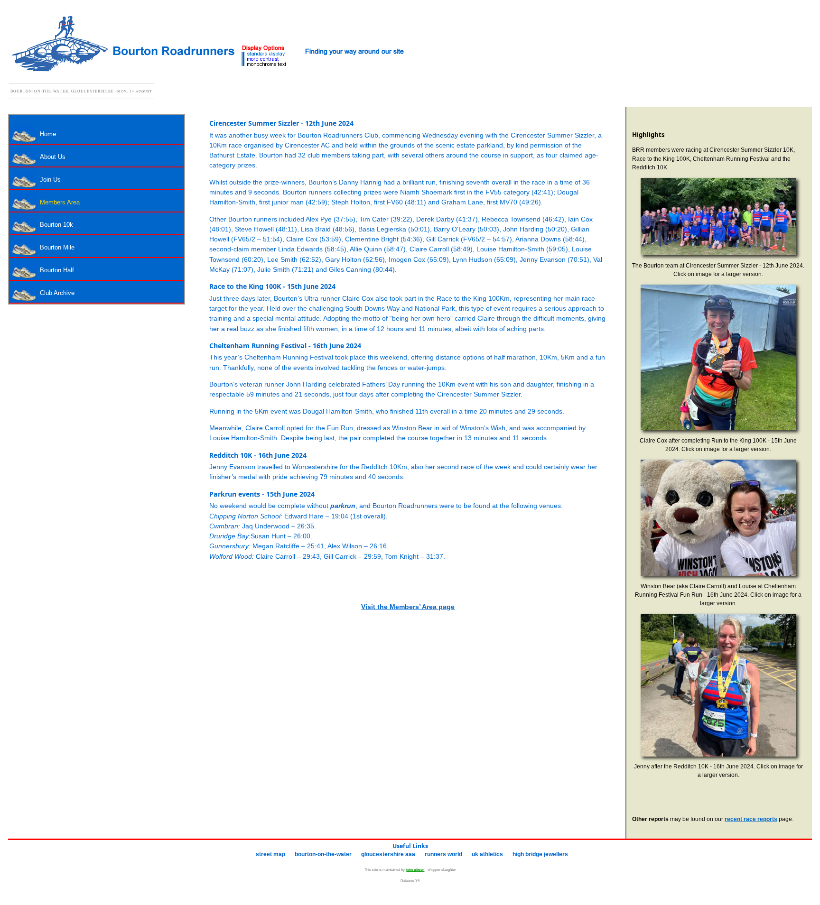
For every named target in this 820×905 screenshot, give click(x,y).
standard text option (266, 53)
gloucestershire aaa (388, 854)
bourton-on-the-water (323, 854)
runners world (443, 854)
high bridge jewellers (540, 854)
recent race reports (751, 819)
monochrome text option (266, 64)
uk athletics (487, 854)
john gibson (415, 869)
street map (270, 854)
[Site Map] (356, 51)
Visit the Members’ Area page (408, 606)
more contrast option (266, 58)
